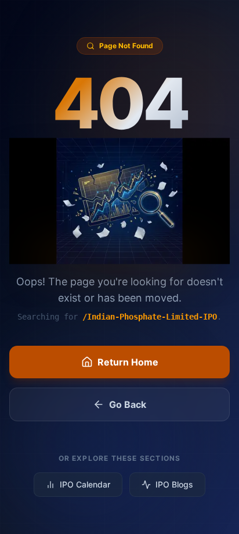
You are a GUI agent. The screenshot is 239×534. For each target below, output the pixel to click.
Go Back (127, 404)
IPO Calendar (85, 484)
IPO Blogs (174, 484)
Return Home (127, 362)
